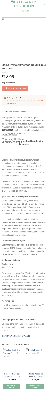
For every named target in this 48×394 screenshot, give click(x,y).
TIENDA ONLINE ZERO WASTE (16, 336)
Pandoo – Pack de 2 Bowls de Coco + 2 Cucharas (12, 375)
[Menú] (3, 4)
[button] (15, 111)
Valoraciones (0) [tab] (9, 135)
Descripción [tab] (7, 130)
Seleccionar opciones (35, 386)
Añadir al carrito (15, 89)
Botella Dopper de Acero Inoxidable (36, 375)
